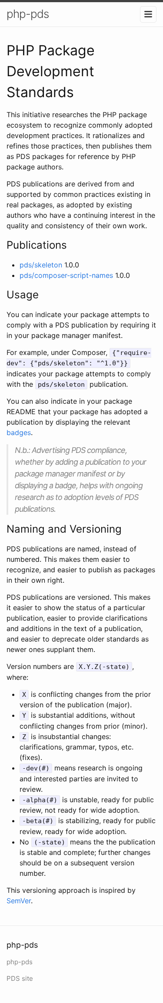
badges (19, 432)
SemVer (19, 900)
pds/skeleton (41, 264)
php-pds (28, 13)
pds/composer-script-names (66, 275)
